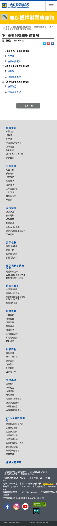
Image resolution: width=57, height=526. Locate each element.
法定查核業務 (12, 254)
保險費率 (10, 219)
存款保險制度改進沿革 (15, 231)
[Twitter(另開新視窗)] (45, 43)
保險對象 (10, 216)
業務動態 (10, 150)
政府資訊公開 (12, 334)
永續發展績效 (12, 428)
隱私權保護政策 (37, 472)
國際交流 (10, 147)
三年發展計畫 (12, 189)
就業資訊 (10, 326)
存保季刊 (10, 353)
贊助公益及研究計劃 (14, 154)
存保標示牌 (11, 196)
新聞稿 (9, 139)
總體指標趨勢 (40, 27)
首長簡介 (10, 173)
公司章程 (10, 177)
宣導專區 (11, 380)
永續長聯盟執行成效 (14, 443)
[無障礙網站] (39, 504)
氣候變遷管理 (12, 447)
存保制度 (11, 208)
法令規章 (10, 234)
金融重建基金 (12, 289)
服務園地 (11, 311)
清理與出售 (12, 285)
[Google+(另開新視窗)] (48, 43)
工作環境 (10, 192)
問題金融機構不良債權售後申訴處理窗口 (15, 298)
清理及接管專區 (12, 293)
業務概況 (10, 185)
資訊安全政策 (27, 474)
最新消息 (10, 131)
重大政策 (10, 315)
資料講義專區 (12, 258)
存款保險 (10, 212)
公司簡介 (11, 166)
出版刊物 (11, 349)
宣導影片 (10, 384)
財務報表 (10, 158)
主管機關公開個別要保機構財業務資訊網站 (15, 276)
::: (2, 25)
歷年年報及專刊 (12, 357)
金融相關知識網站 (13, 410)
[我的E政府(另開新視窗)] (39, 511)
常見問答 (10, 322)
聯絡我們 (10, 319)
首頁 (8, 27)
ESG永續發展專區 (15, 419)
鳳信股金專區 (12, 303)
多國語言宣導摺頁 (13, 399)
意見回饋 (10, 454)
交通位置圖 (48, 484)
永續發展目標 (12, 439)
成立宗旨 (10, 170)
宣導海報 (10, 395)
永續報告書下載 (12, 451)
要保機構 (11, 242)
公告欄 (9, 135)
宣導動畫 (10, 388)
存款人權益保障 (12, 227)
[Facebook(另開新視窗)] (52, 43)
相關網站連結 (12, 338)
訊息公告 (11, 128)
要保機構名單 (12, 246)
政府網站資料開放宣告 (15, 472)
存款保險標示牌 (12, 403)
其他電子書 (11, 372)
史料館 (9, 200)
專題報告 (10, 364)
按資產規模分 (14, 61)
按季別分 (12, 56)
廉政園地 (10, 330)
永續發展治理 (12, 435)
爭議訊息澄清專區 (13, 143)
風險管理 (10, 223)
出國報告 (10, 368)
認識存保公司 (12, 432)
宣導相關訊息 (12, 406)
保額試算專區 (14, 462)
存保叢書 (10, 361)
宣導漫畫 (10, 391)
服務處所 (10, 341)
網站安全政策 (11, 474)
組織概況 (10, 181)
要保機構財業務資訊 (22, 27)
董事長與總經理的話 (14, 424)
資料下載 (10, 250)
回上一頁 (28, 106)
